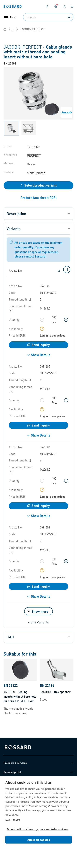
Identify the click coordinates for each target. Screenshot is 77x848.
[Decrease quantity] (42, 320)
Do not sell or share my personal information (37, 829)
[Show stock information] (42, 329)
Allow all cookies (38, 840)
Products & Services (15, 762)
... (13, 29)
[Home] (5, 29)
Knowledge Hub (12, 772)
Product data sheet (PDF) (38, 198)
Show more (40, 611)
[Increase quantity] (66, 320)
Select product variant (40, 185)
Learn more (12, 819)
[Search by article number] (58, 271)
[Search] (69, 17)
